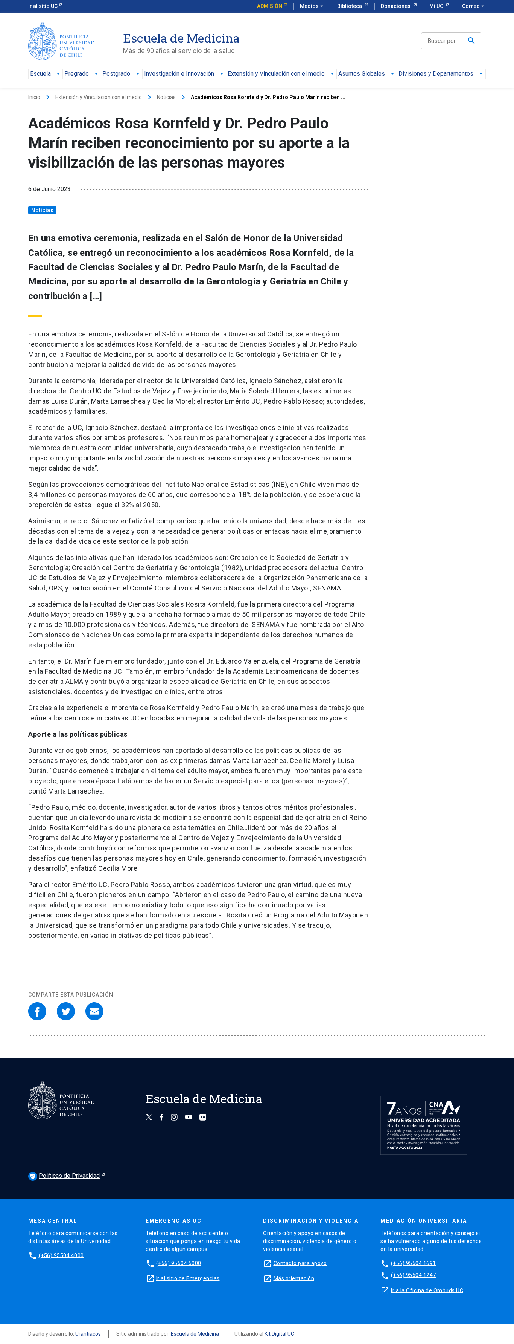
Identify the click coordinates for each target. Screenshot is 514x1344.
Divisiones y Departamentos (435, 74)
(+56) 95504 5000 (178, 1263)
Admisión (269, 6)
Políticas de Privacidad (65, 1175)
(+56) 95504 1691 (413, 1263)
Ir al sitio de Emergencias (188, 1278)
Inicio (34, 97)
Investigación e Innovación (179, 74)
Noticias (166, 97)
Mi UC (436, 6)
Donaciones (396, 6)
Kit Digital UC (279, 1334)
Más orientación (294, 1278)
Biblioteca (350, 6)
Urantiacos (88, 1334)
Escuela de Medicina (195, 1334)
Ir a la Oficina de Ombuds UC (427, 1290)
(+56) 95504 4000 (61, 1255)
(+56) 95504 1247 (413, 1275)
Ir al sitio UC (43, 6)
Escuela (40, 74)
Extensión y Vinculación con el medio (276, 74)
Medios (312, 6)
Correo (474, 6)
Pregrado (76, 74)
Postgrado (116, 74)
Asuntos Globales (361, 74)
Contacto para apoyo (300, 1263)
